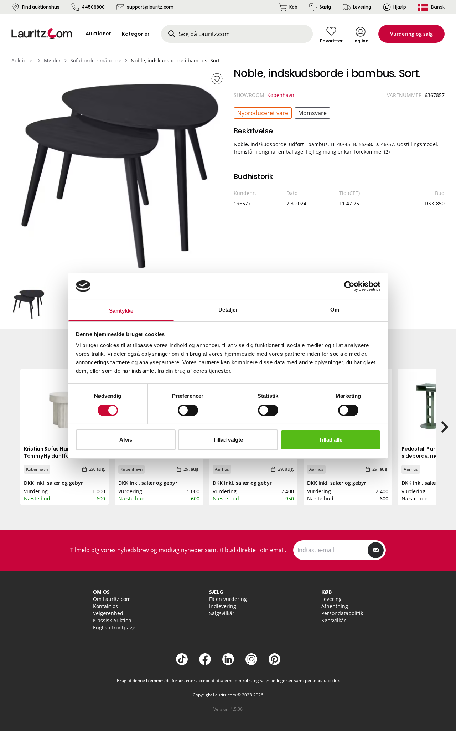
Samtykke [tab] (121, 311)
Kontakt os (105, 606)
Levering (362, 7)
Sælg (325, 7)
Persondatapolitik (342, 613)
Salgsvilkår (221, 613)
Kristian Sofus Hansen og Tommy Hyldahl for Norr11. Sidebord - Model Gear (56, 456)
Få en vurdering (228, 599)
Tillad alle (330, 440)
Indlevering (222, 606)
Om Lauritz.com (112, 599)
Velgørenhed (108, 613)
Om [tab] (334, 310)
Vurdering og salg (411, 33)
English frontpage (114, 627)
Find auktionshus (40, 7)
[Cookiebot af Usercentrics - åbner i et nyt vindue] (349, 286)
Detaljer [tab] (228, 310)
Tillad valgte (228, 440)
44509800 (93, 7)
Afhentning (334, 606)
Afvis (125, 440)
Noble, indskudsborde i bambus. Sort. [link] (176, 60)
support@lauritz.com (150, 7)
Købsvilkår (333, 620)
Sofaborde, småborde (95, 60)
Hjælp (399, 7)
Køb (293, 7)
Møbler (52, 60)
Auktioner (23, 60)
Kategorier (136, 33)
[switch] (188, 410)
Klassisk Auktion (112, 620)
